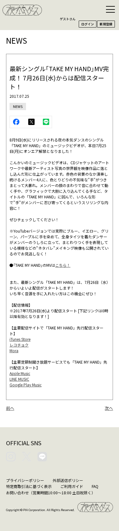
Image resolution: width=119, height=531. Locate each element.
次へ (109, 408)
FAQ (95, 486)
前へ (10, 408)
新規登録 (106, 24)
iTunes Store (20, 339)
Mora (14, 350)
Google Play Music (26, 384)
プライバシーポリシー (25, 480)
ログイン (87, 24)
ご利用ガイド (71, 486)
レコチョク (19, 344)
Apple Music (20, 373)
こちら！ (62, 265)
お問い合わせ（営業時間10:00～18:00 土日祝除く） (50, 492)
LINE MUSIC (19, 379)
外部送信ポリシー (68, 480)
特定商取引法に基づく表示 (29, 486)
